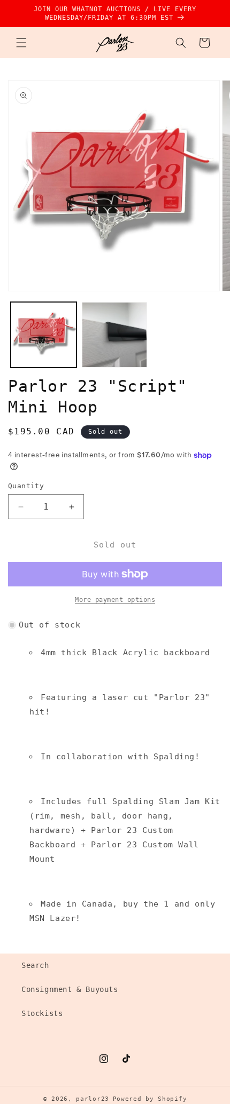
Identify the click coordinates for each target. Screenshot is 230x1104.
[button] (21, 42)
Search (35, 965)
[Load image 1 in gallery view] (43, 335)
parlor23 (92, 1098)
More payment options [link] (115, 599)
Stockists (42, 1013)
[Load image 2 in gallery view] (115, 335)
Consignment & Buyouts (69, 989)
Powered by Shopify (150, 1098)
